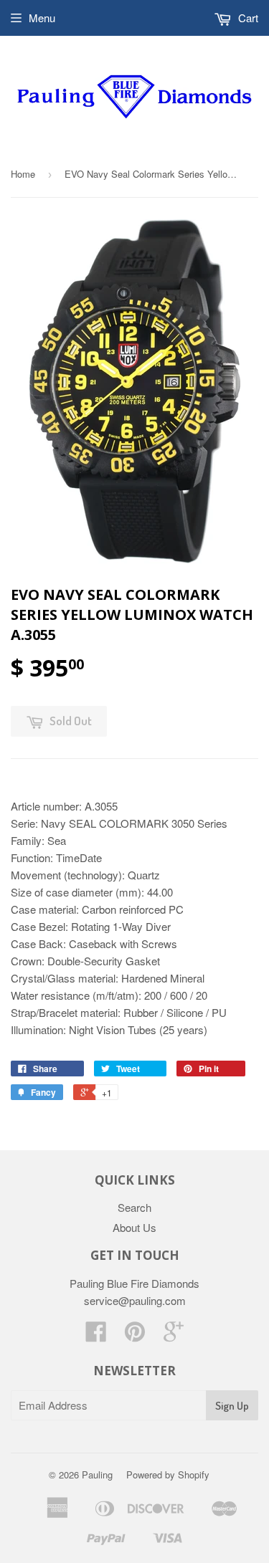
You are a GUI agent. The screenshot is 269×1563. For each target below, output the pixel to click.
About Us (134, 1227)
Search (134, 1207)
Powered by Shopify (167, 1474)
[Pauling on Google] (173, 1335)
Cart (246, 17)
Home (23, 174)
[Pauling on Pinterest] (135, 1335)
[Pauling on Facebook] (96, 1335)
